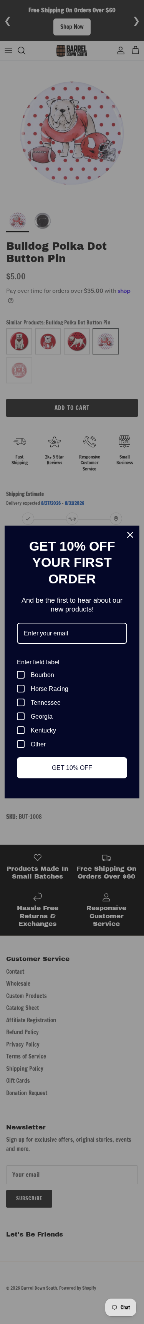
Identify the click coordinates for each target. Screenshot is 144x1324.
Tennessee (46, 702)
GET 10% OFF (72, 767)
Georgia (42, 716)
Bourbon (42, 675)
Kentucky (43, 730)
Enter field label (38, 662)
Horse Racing (49, 689)
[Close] (130, 535)
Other (38, 744)
